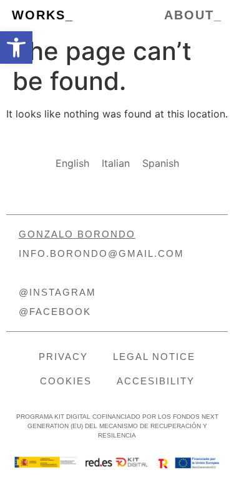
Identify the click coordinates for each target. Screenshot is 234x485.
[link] (16, 47)
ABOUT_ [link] (193, 15)
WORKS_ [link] (43, 15)
